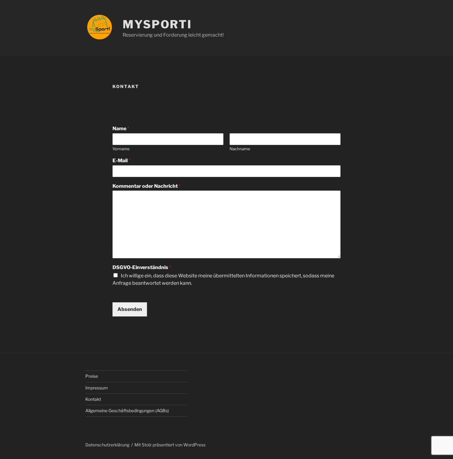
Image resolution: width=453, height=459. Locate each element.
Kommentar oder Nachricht (146, 186)
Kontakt (93, 399)
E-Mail (121, 160)
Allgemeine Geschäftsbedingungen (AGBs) (127, 410)
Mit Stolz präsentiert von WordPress (170, 444)
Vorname (121, 148)
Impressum (96, 387)
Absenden (129, 309)
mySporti (157, 24)
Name (120, 128)
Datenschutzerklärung (107, 444)
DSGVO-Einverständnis (141, 267)
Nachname (240, 148)
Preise (91, 376)
